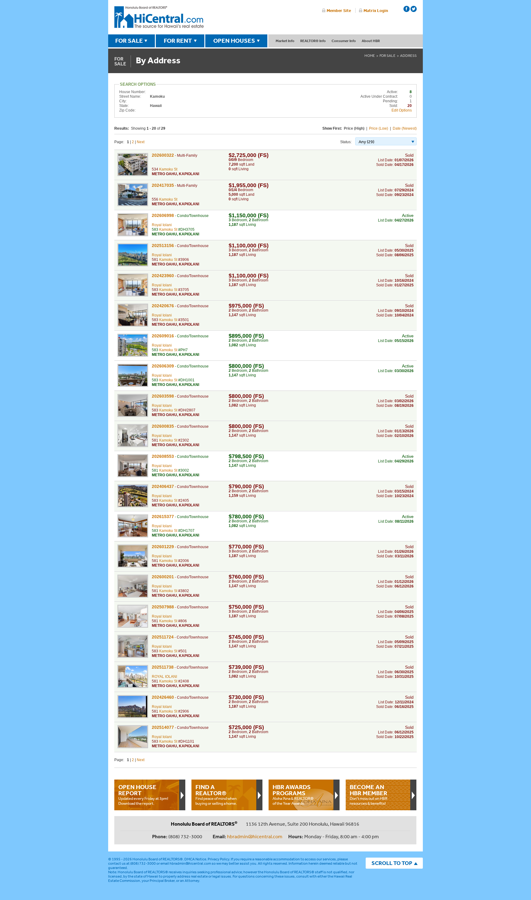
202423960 (163, 275)
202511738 (163, 667)
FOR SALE (129, 40)
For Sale (387, 55)
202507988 (163, 606)
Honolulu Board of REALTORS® (157, 859)
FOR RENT (178, 40)
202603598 (163, 396)
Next (140, 142)
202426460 (163, 697)
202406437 (163, 486)
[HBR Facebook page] (406, 9)
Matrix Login (376, 10)
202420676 (163, 305)
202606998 (163, 215)
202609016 (163, 335)
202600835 (163, 426)
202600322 (163, 155)
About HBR (371, 40)
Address (408, 55)
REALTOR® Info (313, 40)
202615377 (163, 516)
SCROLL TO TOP (392, 863)
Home (369, 55)
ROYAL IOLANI (164, 676)
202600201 (163, 576)
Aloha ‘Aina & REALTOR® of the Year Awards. (293, 794)
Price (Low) (378, 128)
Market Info (285, 40)
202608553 (163, 456)
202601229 (163, 546)
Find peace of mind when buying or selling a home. (216, 794)
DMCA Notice (195, 859)
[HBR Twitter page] (414, 9)
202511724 (163, 637)
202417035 (163, 185)
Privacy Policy (218, 859)
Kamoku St (168, 169)
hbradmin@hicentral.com (254, 836)
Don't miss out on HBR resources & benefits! (368, 794)
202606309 (163, 366)
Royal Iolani (162, 225)
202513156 (163, 245)
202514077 (163, 727)
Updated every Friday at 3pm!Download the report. (143, 794)
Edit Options (401, 110)
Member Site (339, 10)
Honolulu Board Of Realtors (159, 17)
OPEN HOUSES (234, 40)
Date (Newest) (405, 128)
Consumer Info (344, 40)
